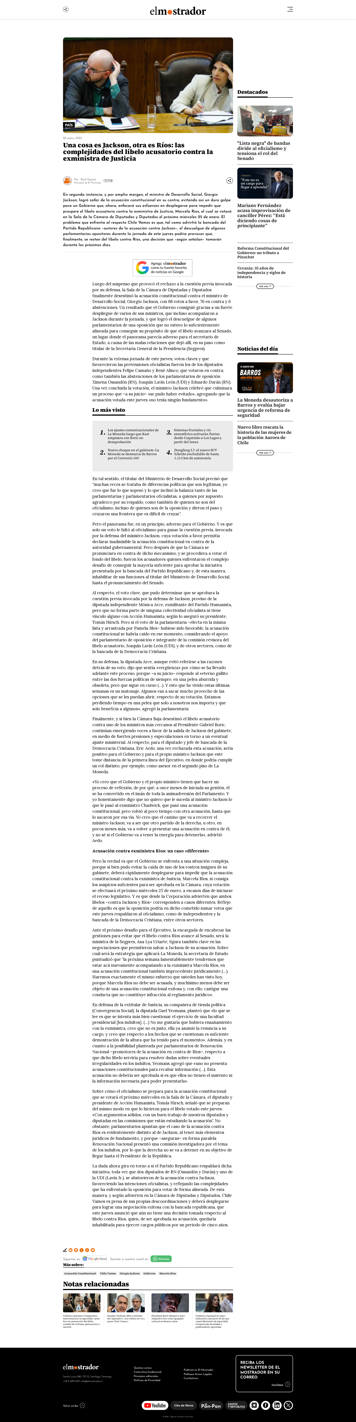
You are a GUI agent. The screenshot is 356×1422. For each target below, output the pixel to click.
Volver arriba (70, 1405)
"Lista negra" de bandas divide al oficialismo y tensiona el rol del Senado (263, 150)
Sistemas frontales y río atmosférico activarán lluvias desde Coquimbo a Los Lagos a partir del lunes (197, 436)
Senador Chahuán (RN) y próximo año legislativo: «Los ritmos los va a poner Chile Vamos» (125, 1318)
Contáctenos (191, 1378)
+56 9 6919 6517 (71, 1381)
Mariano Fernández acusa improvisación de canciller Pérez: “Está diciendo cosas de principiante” (264, 215)
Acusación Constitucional (80, 1273)
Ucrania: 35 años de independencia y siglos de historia (261, 272)
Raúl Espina (88, 179)
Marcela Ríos (167, 1273)
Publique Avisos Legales (198, 1373)
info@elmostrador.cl (91, 1381)
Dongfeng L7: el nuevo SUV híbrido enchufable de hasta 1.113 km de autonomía (196, 454)
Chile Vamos (108, 1273)
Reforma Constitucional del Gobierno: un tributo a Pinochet (263, 253)
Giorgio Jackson (130, 1273)
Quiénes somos (143, 1367)
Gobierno (149, 1273)
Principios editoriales (146, 1376)
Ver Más (107, 180)
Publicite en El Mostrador (198, 1369)
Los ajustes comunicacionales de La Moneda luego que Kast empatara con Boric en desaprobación (133, 436)
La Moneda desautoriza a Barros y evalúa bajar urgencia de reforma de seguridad (265, 407)
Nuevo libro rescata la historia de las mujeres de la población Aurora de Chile (264, 435)
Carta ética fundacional (147, 1371)
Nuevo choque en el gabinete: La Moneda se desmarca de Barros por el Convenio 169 (133, 454)
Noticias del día (257, 348)
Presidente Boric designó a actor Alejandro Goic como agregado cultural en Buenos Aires (168, 1318)
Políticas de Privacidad (147, 1380)
